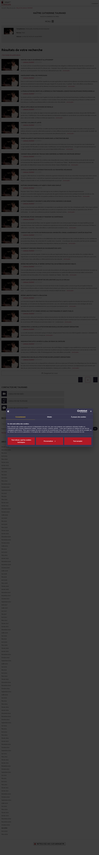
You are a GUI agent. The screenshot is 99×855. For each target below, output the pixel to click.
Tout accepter (77, 441)
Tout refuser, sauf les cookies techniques (21, 441)
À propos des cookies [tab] (78, 417)
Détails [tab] (49, 417)
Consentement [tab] (20, 417)
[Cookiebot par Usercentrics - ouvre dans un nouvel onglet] (78, 411)
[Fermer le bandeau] (91, 411)
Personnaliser (48, 441)
